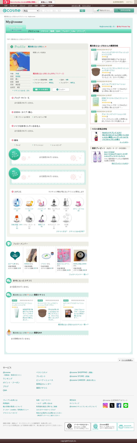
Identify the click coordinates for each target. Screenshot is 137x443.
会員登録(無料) (118, 2)
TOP (5, 5)
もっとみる (124, 142)
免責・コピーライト (43, 400)
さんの (48, 74)
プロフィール (33, 31)
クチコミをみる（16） (22, 91)
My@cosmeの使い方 (107, 27)
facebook (119, 405)
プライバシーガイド (10, 413)
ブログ (30, 5)
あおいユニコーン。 (63, 264)
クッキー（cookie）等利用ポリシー (16, 410)
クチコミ (45, 31)
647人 (73, 83)
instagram (105, 405)
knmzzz (27, 264)
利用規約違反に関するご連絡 (46, 406)
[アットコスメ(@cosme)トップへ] (11, 11)
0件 (67, 80)
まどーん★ (12, 264)
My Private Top (124, 27)
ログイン (129, 2)
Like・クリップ (78, 31)
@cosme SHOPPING (82, 372)
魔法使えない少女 (35, 47)
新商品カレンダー (43, 384)
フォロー (66, 31)
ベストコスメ (86, 5)
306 (84, 270)
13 (18, 268)
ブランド (22, 5)
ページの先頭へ (127, 360)
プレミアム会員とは (10, 400)
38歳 (17, 74)
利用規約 (6, 403)
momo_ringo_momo (79, 264)
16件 (51, 80)
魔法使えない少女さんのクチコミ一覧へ (72, 324)
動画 (52, 31)
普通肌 (18, 76)
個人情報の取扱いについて (12, 406)
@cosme (12, 373)
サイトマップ (74, 403)
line (125, 405)
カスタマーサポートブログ (46, 410)
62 (51, 268)
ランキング (13, 5)
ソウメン (44, 264)
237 (35, 268)
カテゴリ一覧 (76, 5)
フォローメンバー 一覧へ (78, 274)
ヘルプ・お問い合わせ (44, 403)
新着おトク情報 (46, 2)
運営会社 (73, 400)
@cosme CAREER (83, 380)
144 (67, 270)
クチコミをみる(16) (76, 231)
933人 (51, 83)
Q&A (36, 5)
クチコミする (61, 231)
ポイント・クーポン (11, 382)
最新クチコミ (41, 388)
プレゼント (41, 376)
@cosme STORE (80, 376)
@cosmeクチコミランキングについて (83, 406)
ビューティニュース (44, 380)
